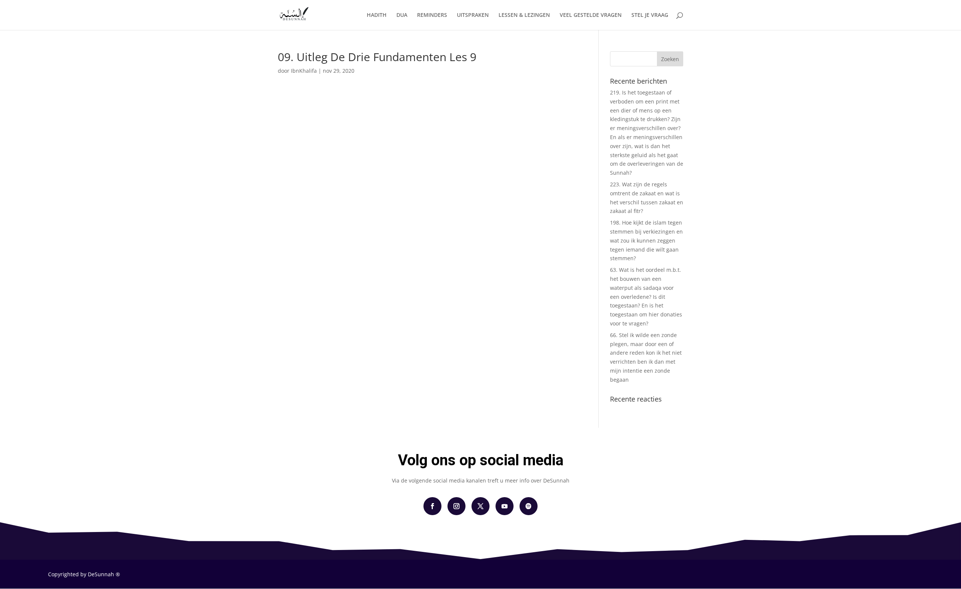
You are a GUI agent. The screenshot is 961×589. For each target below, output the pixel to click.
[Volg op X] (480, 506)
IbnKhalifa (304, 70)
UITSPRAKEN (473, 15)
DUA (401, 15)
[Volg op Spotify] (529, 506)
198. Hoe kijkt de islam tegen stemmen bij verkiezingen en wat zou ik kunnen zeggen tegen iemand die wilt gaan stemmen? (646, 240)
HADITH (377, 15)
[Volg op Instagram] (456, 506)
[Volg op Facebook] (432, 506)
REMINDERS (432, 15)
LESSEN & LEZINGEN (524, 15)
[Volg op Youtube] (505, 506)
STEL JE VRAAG (649, 15)
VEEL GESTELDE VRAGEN (591, 15)
